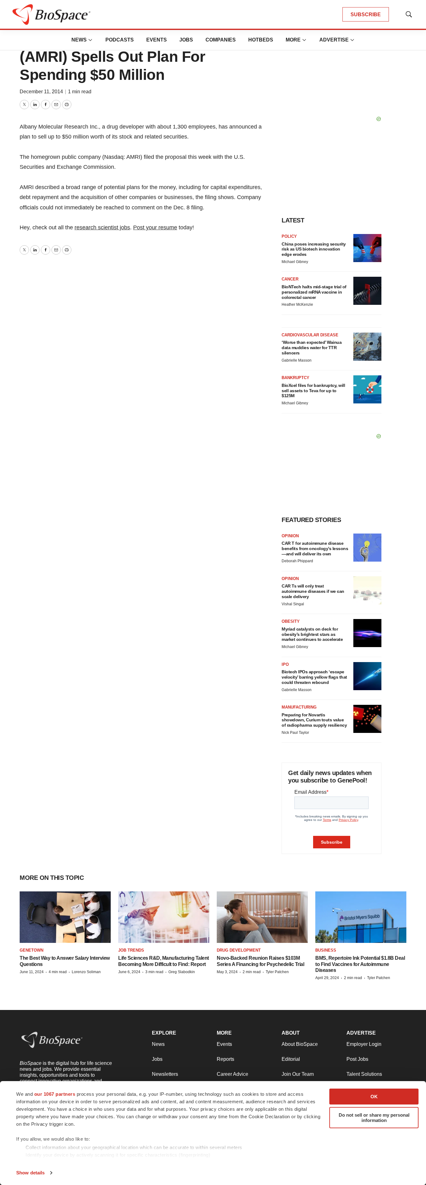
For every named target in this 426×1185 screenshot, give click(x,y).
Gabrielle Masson (297, 360)
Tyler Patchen (277, 972)
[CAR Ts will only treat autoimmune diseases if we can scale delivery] (367, 590)
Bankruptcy (295, 377)
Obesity (291, 621)
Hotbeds (260, 39)
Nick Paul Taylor (295, 732)
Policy (289, 236)
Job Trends (131, 950)
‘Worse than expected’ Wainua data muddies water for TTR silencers (311, 347)
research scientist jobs (102, 227)
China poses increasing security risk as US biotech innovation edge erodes (314, 249)
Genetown (31, 950)
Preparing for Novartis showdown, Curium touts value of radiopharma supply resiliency (314, 720)
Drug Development (239, 950)
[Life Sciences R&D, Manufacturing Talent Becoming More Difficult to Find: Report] (163, 917)
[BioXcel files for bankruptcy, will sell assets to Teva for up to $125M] (367, 389)
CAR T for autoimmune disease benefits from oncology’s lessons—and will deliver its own (315, 548)
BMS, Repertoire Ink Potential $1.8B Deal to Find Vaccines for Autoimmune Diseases (360, 964)
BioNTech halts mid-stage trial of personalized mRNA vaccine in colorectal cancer (314, 292)
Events (156, 39)
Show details (30, 1172)
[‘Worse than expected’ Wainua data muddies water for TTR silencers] (367, 347)
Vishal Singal (293, 604)
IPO (285, 664)
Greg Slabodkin (181, 972)
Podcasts (119, 39)
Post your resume (155, 227)
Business (325, 950)
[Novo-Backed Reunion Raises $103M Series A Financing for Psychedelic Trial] (262, 917)
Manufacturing (299, 707)
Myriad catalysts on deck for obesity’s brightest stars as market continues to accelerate (312, 634)
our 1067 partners (54, 1094)
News (79, 39)
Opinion (290, 536)
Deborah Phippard (297, 561)
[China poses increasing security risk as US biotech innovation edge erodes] (367, 248)
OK (374, 1096)
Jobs (186, 39)
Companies (221, 39)
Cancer (290, 279)
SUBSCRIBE (366, 14)
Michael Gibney (295, 262)
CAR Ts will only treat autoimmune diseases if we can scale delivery (313, 591)
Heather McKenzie (297, 304)
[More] (90, 39)
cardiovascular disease (310, 335)
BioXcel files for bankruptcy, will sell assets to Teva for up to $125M (313, 390)
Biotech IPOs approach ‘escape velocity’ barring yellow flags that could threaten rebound (314, 677)
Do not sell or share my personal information (374, 1117)
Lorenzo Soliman (86, 972)
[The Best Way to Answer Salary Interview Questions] (65, 917)
